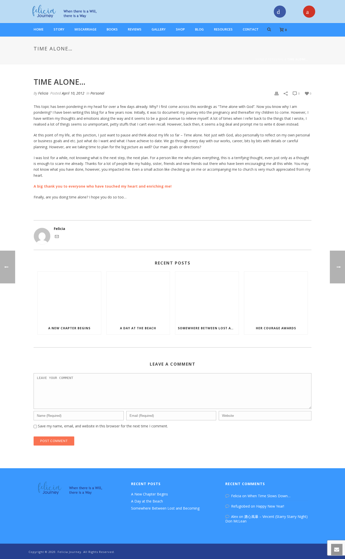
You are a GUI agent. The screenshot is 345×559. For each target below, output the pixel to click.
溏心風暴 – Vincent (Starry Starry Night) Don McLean (266, 518)
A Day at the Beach (138, 328)
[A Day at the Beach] (138, 297)
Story (59, 29)
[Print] (277, 93)
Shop (180, 29)
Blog (199, 29)
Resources (223, 29)
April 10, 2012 (73, 93)
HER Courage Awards (276, 328)
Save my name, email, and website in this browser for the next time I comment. (103, 426)
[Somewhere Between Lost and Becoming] (207, 297)
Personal (276, 59)
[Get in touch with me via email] (57, 237)
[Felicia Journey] (66, 11)
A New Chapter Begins (69, 328)
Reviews (134, 29)
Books (112, 29)
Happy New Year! (270, 506)
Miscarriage (85, 29)
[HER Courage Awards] (276, 297)
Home (38, 29)
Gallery (159, 29)
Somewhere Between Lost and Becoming (208, 328)
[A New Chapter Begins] (69, 297)
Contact (251, 29)
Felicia (43, 93)
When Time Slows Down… (269, 495)
